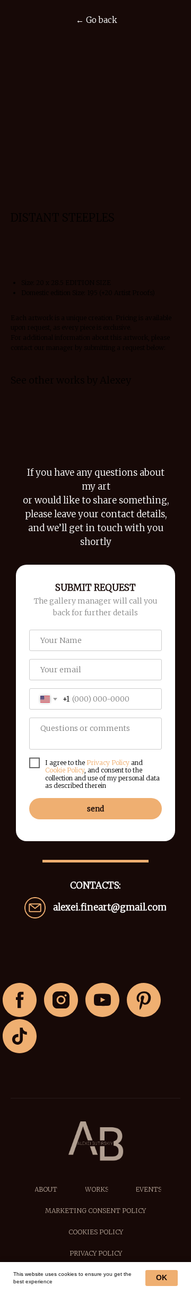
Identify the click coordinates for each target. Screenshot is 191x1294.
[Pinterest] (144, 1000)
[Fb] (20, 1000)
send (95, 808)
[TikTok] (20, 1036)
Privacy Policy (107, 763)
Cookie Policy (64, 770)
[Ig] (61, 1000)
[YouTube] (102, 1000)
